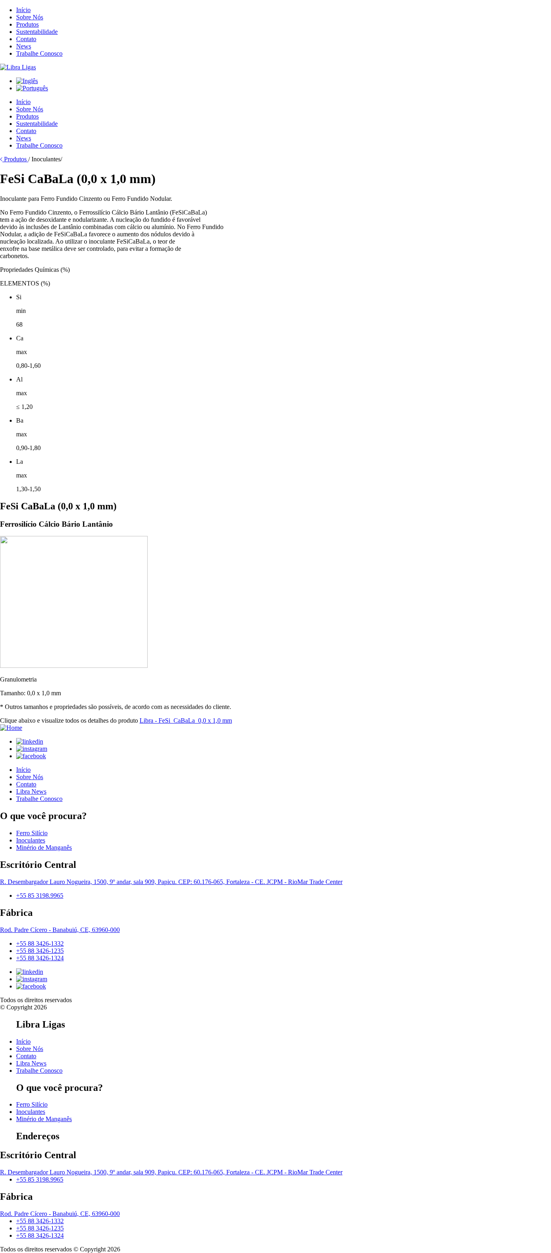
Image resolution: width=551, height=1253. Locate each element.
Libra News (31, 791)
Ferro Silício (32, 833)
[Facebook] (31, 756)
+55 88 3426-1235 (40, 950)
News (23, 46)
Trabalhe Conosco (39, 53)
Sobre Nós (29, 17)
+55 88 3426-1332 (40, 943)
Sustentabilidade (37, 31)
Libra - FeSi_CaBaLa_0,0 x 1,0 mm (186, 720)
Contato (26, 38)
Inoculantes (30, 840)
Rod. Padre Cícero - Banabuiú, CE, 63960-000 (60, 929)
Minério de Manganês (44, 847)
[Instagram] (31, 748)
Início (23, 9)
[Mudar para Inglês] (27, 80)
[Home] (18, 67)
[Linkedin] (29, 741)
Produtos (27, 24)
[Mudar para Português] (32, 88)
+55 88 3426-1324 (40, 958)
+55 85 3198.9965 (39, 895)
